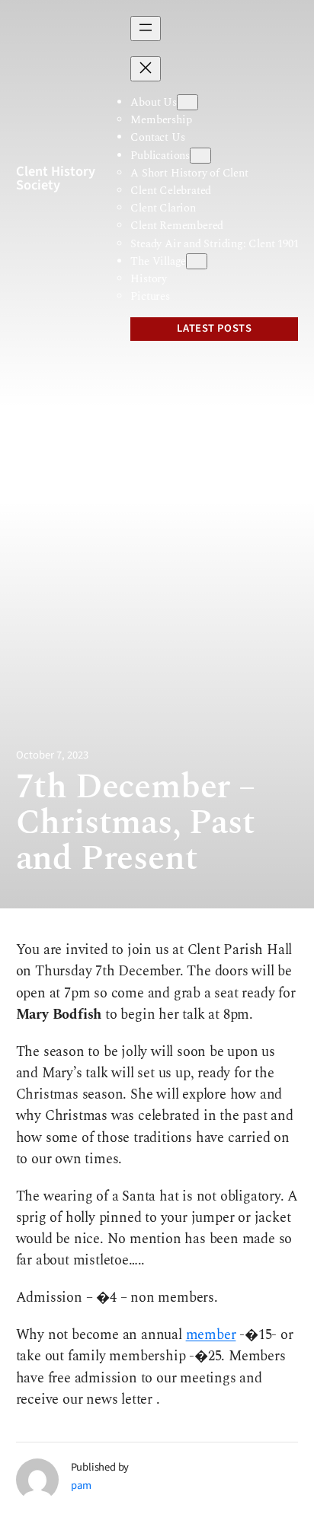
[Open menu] (145, 28)
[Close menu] (145, 68)
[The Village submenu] (196, 261)
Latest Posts (214, 328)
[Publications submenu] (200, 156)
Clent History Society (55, 178)
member (211, 1335)
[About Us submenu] (187, 102)
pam (81, 1485)
